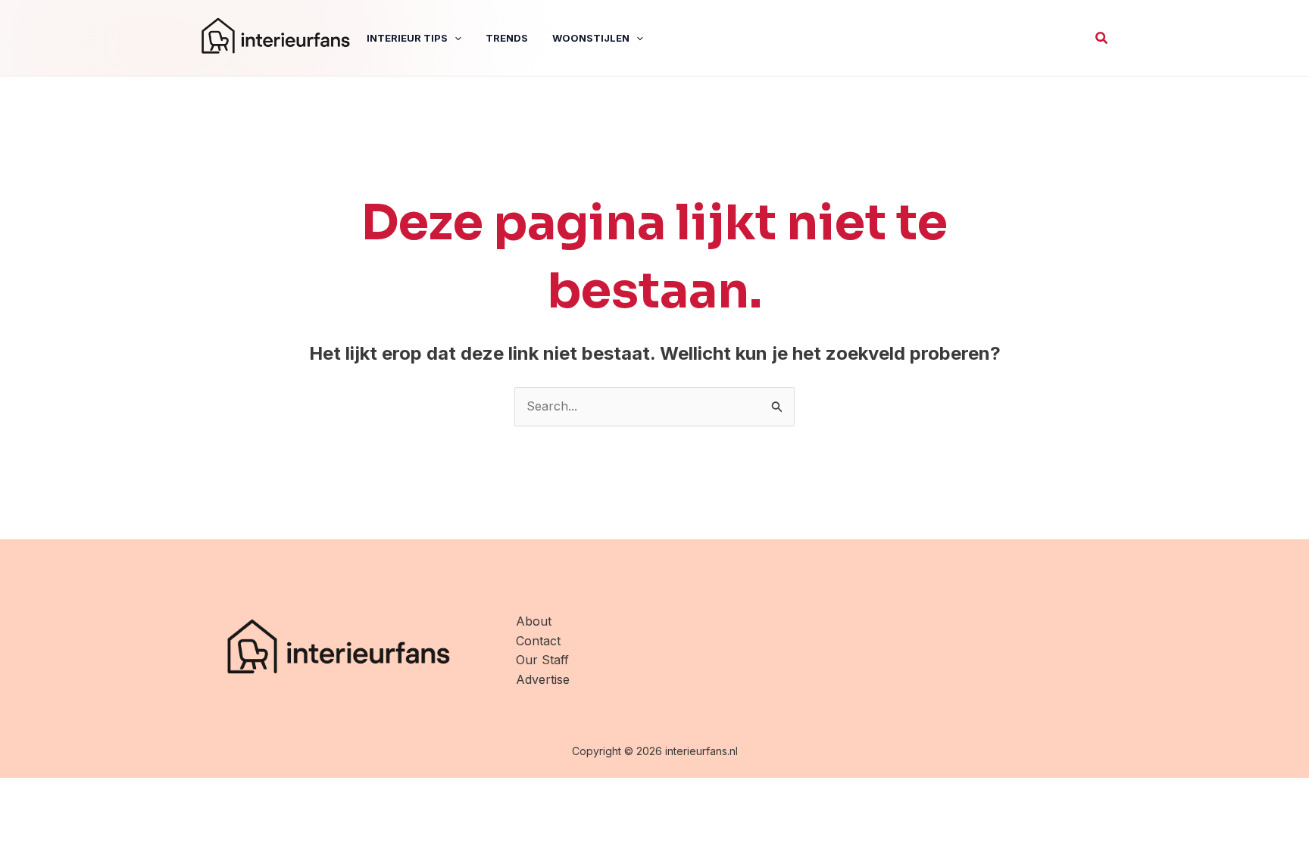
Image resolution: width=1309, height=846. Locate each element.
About (533, 621)
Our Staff (542, 659)
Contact (538, 640)
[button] (1102, 38)
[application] (454, 38)
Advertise (543, 679)
